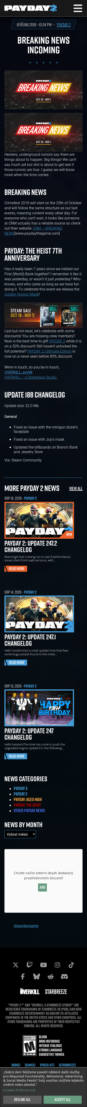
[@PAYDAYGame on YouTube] (43, 965)
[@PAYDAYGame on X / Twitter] (15, 965)
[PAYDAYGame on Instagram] (57, 965)
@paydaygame (26, 925)
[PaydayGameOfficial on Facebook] (22, 976)
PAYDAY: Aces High (28, 799)
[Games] (30, 1065)
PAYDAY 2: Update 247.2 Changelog (30, 546)
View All (76, 488)
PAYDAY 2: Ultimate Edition (49, 351)
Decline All (22, 1099)
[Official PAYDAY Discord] (64, 976)
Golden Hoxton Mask (21, 294)
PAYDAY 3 (20, 788)
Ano (42, 887)
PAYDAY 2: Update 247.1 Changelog (30, 640)
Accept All (63, 1099)
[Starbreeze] (67, 1065)
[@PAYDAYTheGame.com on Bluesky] (36, 976)
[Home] (15, 1065)
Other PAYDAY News (29, 810)
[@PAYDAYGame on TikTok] (71, 965)
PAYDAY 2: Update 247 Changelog (29, 734)
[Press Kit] (47, 1065)
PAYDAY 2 (64, 24)
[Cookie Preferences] (19, 1090)
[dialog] (43, 1087)
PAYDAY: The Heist (27, 805)
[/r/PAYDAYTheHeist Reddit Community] (50, 976)
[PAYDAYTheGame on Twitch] (29, 965)
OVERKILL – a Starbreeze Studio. (30, 377)
